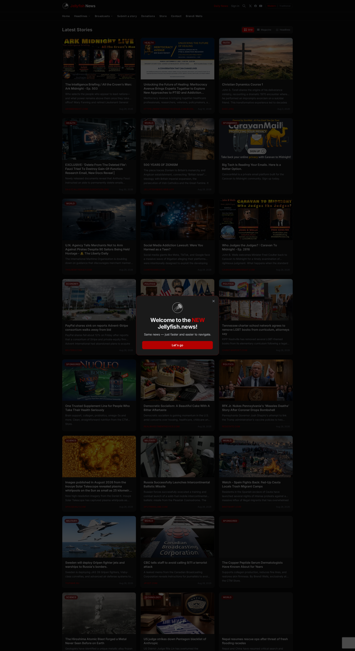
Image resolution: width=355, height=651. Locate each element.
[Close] (214, 301)
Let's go (177, 345)
